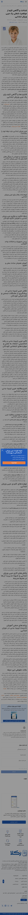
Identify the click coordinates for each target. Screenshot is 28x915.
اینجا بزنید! (14, 463)
